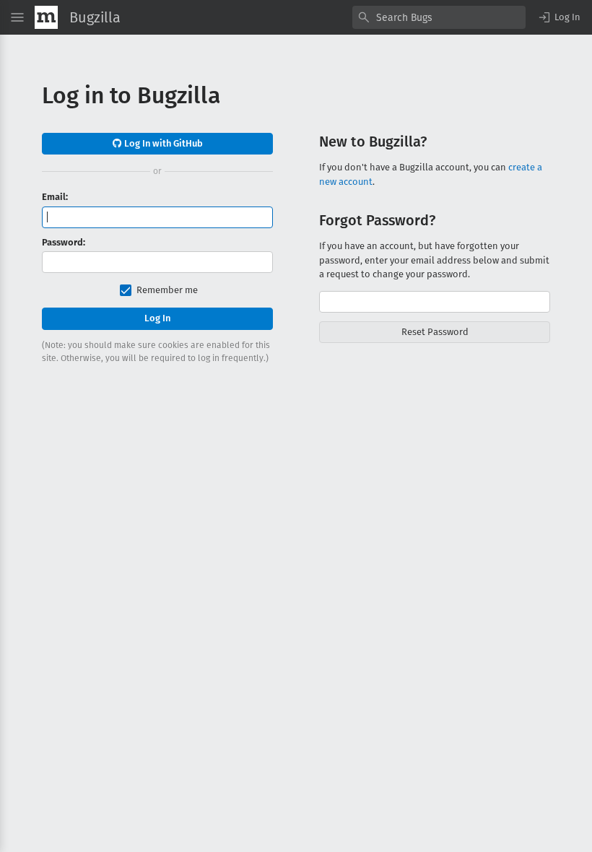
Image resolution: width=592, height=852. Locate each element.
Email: (55, 196)
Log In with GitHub (162, 143)
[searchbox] (439, 17)
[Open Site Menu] (17, 17)
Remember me (167, 289)
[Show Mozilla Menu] (46, 17)
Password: (63, 242)
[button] (558, 17)
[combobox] (439, 17)
